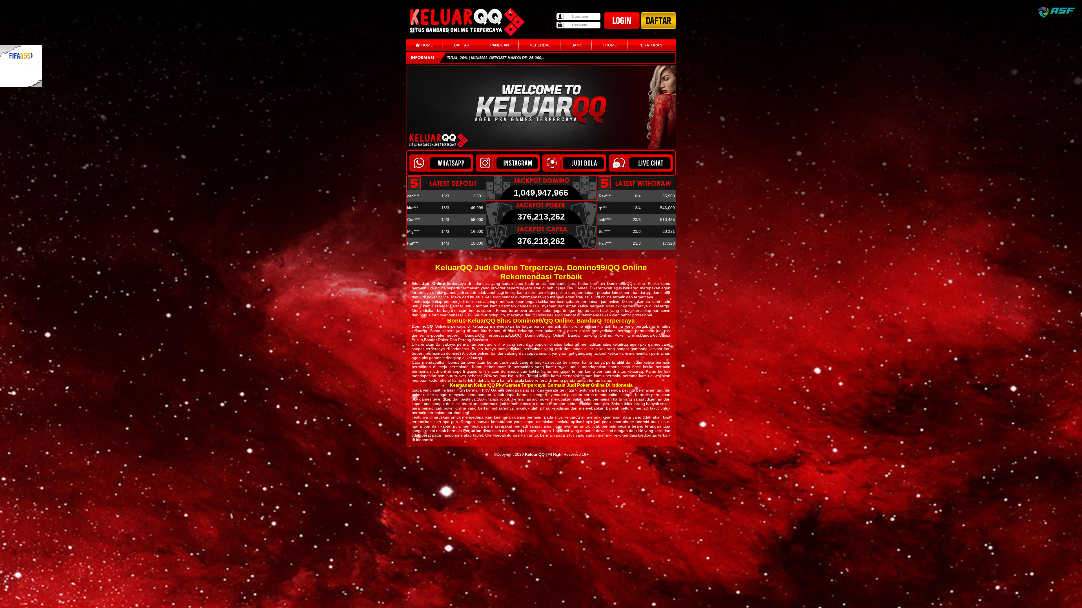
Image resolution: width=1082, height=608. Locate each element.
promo (610, 45)
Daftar (461, 45)
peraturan (650, 45)
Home (426, 45)
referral (540, 45)
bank (576, 45)
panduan (499, 45)
